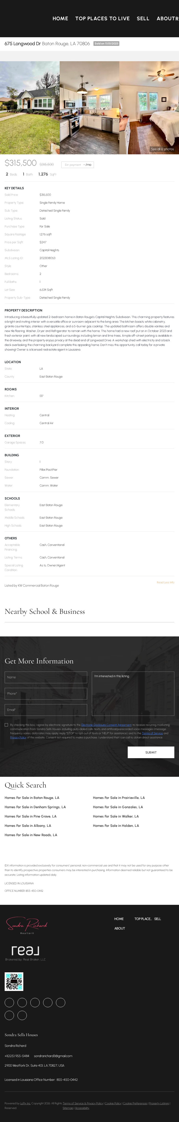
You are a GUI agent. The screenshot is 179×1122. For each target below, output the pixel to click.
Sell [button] (143, 18)
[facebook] (9, 1002)
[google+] (22, 1015)
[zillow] (47, 1002)
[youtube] (9, 1015)
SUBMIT (151, 752)
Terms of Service (152, 733)
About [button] (166, 18)
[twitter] (35, 1002)
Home (60, 18)
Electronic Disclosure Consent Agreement (106, 725)
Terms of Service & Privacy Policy (83, 1103)
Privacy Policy (18, 737)
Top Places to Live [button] (102, 18)
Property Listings (159, 1103)
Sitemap (68, 1108)
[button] (25, 19)
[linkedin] (22, 1002)
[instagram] (60, 1002)
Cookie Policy (113, 1103)
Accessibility (82, 1108)
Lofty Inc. (25, 1103)
